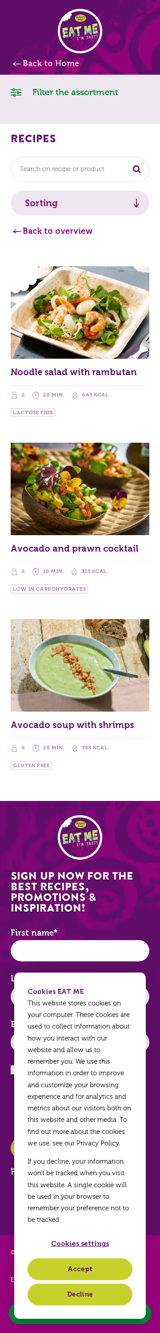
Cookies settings (80, 1244)
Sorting (41, 203)
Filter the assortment (74, 92)
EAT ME (80, 31)
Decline (80, 1294)
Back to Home (51, 63)
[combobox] (80, 169)
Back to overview (58, 231)
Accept (80, 1269)
